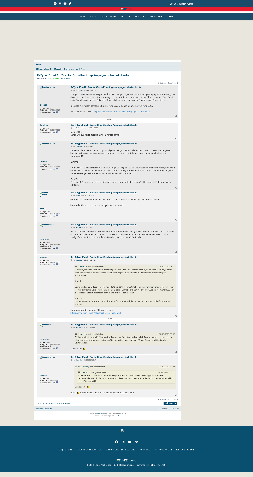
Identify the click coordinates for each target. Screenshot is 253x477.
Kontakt (145, 449)
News (82, 16)
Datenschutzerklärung (120, 449)
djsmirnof (44, 257)
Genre (113, 16)
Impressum (65, 449)
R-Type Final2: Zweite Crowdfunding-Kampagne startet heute (83, 75)
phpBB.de (118, 416)
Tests (93, 16)
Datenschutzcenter (89, 449)
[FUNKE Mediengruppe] (126, 460)
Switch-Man (44, 125)
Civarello (43, 161)
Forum (170, 16)
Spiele (103, 16)
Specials (139, 16)
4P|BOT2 (43, 105)
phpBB (99, 414)
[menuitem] (39, 64)
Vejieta (43, 208)
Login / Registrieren (181, 4)
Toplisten (124, 16)
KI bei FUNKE (185, 449)
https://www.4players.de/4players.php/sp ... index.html (95, 312)
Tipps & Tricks (155, 16)
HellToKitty (44, 239)
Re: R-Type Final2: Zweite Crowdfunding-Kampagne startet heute (103, 125)
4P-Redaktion (163, 449)
